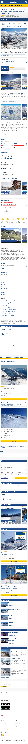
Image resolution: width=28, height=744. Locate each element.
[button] (6, 478)
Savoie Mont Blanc (5, 55)
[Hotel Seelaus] (4, 653)
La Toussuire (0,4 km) (7, 307)
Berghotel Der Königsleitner (17, 668)
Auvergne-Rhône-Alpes (19, 54)
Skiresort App (4, 700)
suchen (21, 478)
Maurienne (3, 447)
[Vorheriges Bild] (2, 516)
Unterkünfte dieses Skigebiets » (9, 178)
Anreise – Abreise (4, 462)
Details (14, 399)
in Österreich (10, 554)
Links (16, 720)
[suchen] (26, 2)
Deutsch (6, 715)
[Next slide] (26, 82)
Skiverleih (13, 101)
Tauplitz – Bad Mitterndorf (8, 361)
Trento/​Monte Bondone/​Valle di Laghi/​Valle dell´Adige (11, 405)
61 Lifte (9, 94)
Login (16, 726)
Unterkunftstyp (20, 472)
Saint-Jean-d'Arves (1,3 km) (8, 311)
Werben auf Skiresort (6, 730)
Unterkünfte (5, 101)
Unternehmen (18, 723)
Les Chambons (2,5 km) (7, 315)
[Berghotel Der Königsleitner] (4, 672)
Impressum (3, 723)
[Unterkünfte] (1, 101)
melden (21, 320)
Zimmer (13, 472)
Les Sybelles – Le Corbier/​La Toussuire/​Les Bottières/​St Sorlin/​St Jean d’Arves (16, 5)
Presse (2, 726)
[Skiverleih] (10, 101)
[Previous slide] (2, 82)
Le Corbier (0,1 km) (6, 302)
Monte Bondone (5, 403)
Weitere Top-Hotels (5, 677)
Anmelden (4, 686)
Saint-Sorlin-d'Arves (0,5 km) (8, 309)
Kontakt (2, 720)
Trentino (14, 404)
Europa (2, 404)
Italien (5, 404)
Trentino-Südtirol (9, 404)
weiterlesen (14, 130)
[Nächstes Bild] (26, 516)
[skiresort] (14, 2)
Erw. (2, 472)
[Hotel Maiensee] (4, 661)
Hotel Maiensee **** (15, 658)
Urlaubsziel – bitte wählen (6, 467)
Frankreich (10, 54)
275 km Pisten (23, 93)
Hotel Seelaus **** (15, 650)
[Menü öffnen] (2, 2)
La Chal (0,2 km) (6, 305)
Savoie (11, 55)
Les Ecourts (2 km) (6, 313)
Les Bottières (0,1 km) (7, 303)
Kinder (8, 472)
